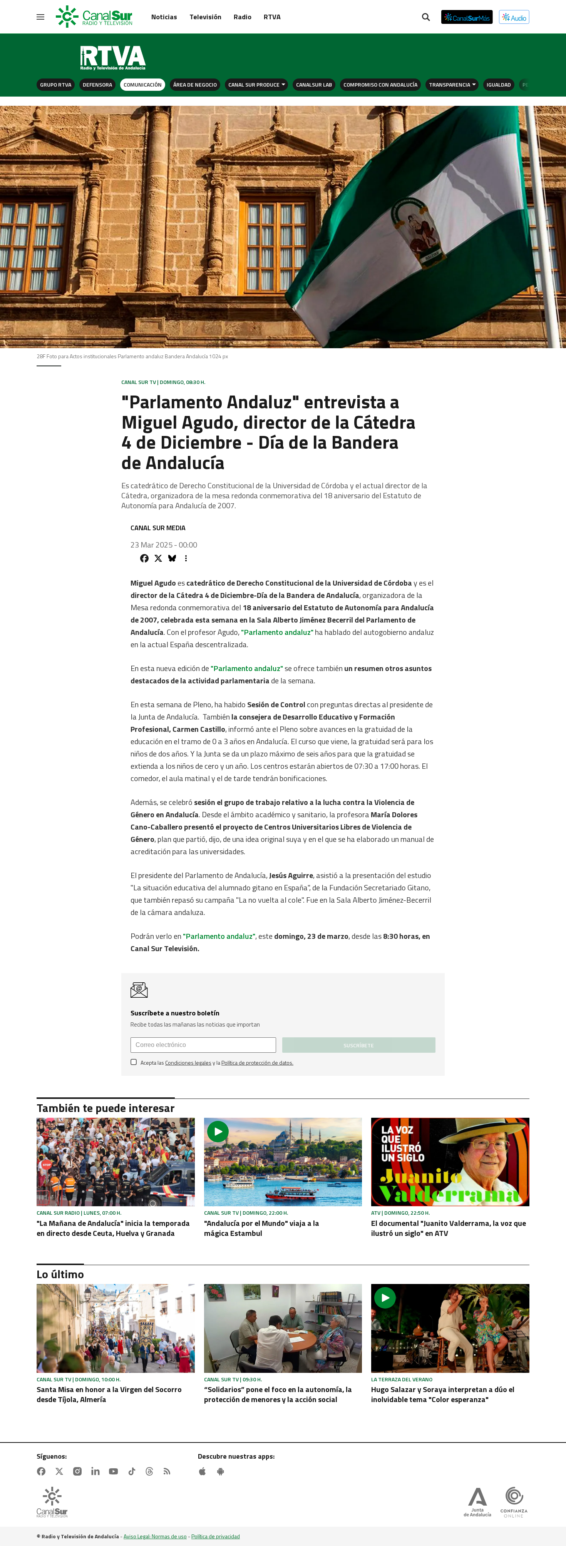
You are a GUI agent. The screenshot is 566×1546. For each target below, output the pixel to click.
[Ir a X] (61, 1471)
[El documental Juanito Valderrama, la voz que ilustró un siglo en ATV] (450, 1162)
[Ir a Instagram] (79, 1471)
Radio (242, 16)
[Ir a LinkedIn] (97, 1471)
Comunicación (143, 84)
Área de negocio (195, 84)
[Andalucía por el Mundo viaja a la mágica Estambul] (283, 1162)
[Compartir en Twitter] (158, 558)
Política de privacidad (215, 1536)
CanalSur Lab (314, 84)
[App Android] (222, 1471)
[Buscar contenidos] (425, 17)
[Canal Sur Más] (467, 17)
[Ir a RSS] (168, 1471)
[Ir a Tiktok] (133, 1471)
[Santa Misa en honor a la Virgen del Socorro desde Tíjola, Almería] (116, 1328)
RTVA (272, 16)
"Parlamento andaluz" (277, 632)
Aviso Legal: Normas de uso (155, 1536)
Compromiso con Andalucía (380, 84)
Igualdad (499, 84)
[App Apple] (204, 1471)
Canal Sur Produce (254, 84)
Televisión (205, 16)
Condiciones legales (188, 1062)
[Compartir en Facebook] (144, 558)
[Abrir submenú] (283, 84)
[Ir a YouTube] (115, 1471)
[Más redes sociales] (186, 558)
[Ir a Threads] (151, 1471)
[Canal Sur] (94, 16)
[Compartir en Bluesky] (172, 558)
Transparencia (449, 84)
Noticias (164, 16)
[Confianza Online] (514, 1503)
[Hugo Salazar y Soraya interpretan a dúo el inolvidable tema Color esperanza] (450, 1328)
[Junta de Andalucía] (477, 1503)
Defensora (97, 84)
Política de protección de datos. (257, 1062)
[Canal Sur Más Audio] (514, 17)
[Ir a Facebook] (43, 1471)
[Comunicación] (114, 58)
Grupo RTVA (55, 84)
